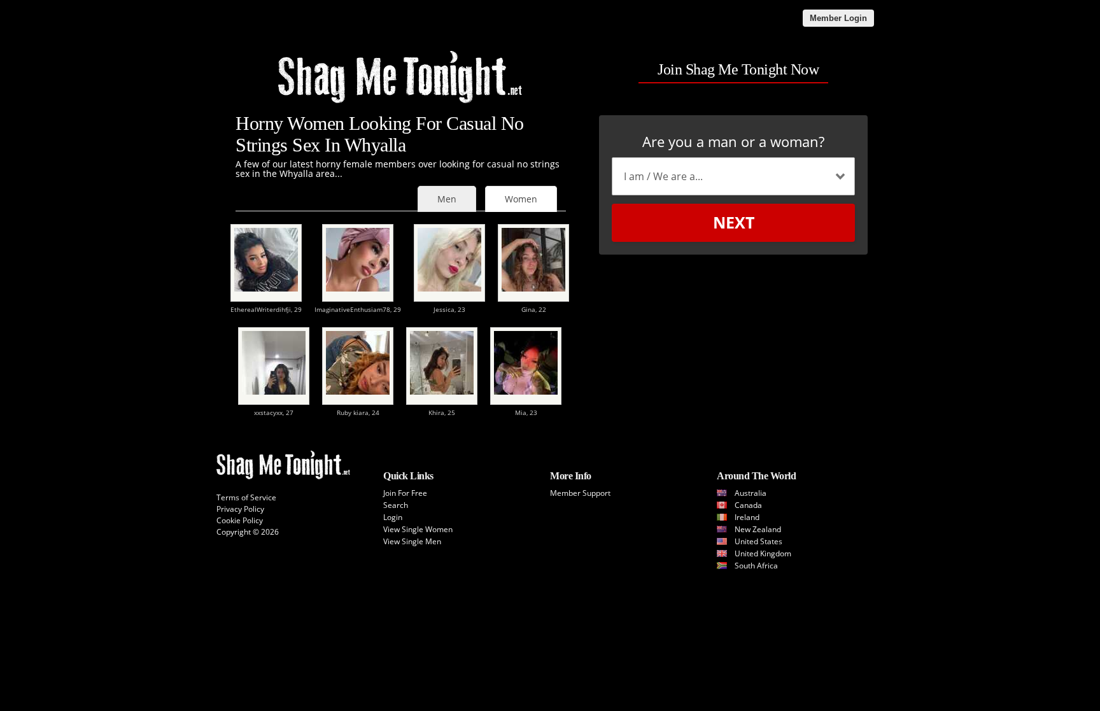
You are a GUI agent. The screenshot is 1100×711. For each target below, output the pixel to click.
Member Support (580, 493)
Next (733, 222)
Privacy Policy (240, 508)
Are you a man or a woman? (733, 141)
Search (395, 505)
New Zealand (758, 529)
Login (392, 517)
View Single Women (418, 529)
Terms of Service (246, 497)
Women (521, 199)
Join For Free (405, 493)
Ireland (747, 517)
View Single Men (412, 541)
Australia (750, 493)
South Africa (756, 565)
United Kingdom (763, 553)
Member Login (838, 18)
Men (446, 199)
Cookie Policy (239, 520)
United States (758, 541)
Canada (748, 505)
